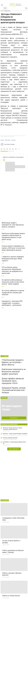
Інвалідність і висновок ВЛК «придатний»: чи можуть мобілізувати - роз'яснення (12, 303)
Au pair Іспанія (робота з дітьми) (11, 542)
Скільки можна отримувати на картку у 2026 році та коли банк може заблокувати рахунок (13, 248)
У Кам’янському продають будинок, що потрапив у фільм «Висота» (13, 362)
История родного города (12, 407)
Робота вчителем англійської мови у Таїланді (13, 551)
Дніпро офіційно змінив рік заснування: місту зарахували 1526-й (13, 380)
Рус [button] (5, 8)
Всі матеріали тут (14, 418)
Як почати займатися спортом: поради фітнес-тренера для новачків (13, 293)
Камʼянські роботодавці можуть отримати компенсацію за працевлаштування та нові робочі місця (13, 236)
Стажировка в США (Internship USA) (13, 519)
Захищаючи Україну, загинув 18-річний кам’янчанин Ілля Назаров (13, 390)
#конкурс (13, 140)
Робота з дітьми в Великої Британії (11, 574)
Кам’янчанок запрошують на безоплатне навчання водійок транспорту (14, 371)
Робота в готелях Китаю (11, 596)
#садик (2, 140)
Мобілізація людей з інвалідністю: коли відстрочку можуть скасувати (13, 225)
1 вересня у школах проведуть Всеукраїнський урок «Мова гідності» (13, 259)
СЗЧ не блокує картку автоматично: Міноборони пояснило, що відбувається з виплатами (12, 270)
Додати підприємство (14, 449)
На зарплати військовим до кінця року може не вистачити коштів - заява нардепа (13, 282)
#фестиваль (7, 140)
